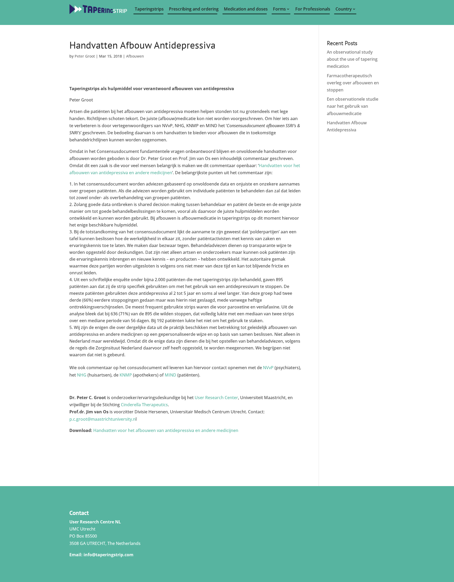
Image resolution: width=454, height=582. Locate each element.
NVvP (268, 367)
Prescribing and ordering (193, 9)
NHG (81, 375)
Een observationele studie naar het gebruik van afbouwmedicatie (352, 106)
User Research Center (216, 397)
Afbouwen (135, 56)
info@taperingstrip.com (108, 555)
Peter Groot (85, 56)
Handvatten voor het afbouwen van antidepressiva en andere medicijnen (165, 430)
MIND (170, 375)
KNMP (126, 375)
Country (344, 9)
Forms (279, 9)
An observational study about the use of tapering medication (352, 59)
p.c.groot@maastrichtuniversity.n (102, 419)
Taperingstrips (149, 9)
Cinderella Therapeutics (144, 405)
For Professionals (312, 9)
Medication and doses (245, 9)
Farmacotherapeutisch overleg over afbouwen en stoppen (353, 83)
